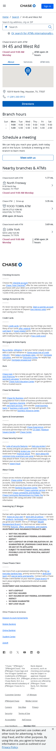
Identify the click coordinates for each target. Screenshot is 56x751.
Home (5, 17)
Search (15, 17)
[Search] (50, 27)
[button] (53, 729)
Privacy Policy (10, 747)
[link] (4, 653)
